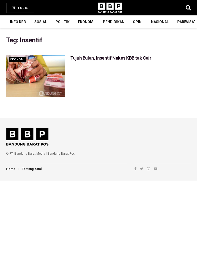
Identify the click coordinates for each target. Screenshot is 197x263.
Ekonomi (86, 22)
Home (10, 169)
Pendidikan (113, 22)
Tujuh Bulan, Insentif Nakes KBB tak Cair (110, 58)
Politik (62, 22)
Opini (138, 22)
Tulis (22, 8)
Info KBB (18, 22)
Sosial (40, 22)
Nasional (160, 22)
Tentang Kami (32, 169)
